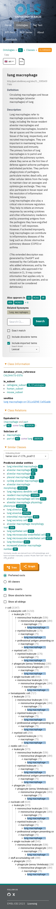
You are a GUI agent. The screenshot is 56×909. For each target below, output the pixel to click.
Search (40, 321)
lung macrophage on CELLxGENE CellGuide (27, 401)
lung (21, 425)
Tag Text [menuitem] (37, 25)
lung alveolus (16, 509)
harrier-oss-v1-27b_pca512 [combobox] (20, 456)
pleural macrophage (20, 477)
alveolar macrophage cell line (26, 498)
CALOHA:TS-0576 (13, 375)
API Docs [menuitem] (10, 32)
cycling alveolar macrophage (24, 480)
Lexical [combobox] (15, 349)
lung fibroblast (18, 541)
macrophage (11, 421)
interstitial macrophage (22, 516)
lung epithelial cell (20, 531)
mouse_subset (15, 392)
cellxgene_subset (16, 385)
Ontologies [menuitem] (22, 25)
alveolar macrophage (21, 469)
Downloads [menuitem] (11, 39)
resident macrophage (22, 495)
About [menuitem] (40, 32)
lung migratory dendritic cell (24, 491)
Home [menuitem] (8, 25)
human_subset (15, 388)
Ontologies (9, 49)
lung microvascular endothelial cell (28, 534)
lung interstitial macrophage (24, 466)
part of (10, 438)
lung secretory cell (19, 520)
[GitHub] (9, 894)
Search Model (17, 346)
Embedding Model (13, 453)
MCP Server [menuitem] (26, 32)
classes (30, 49)
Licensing (32, 903)
